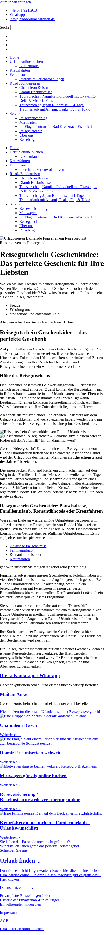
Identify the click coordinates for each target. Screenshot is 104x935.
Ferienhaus (18, 74)
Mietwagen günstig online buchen (33, 775)
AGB (4, 921)
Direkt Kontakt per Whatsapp (30, 675)
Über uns (26, 135)
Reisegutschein (30, 131)
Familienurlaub (21, 550)
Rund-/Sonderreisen (25, 83)
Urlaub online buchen (26, 61)
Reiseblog (27, 140)
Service (15, 114)
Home (14, 57)
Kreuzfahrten (20, 70)
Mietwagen (28, 122)
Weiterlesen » (10, 735)
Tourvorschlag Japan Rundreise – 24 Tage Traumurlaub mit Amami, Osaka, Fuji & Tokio (54, 107)
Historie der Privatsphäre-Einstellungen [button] (30, 900)
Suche (4, 27)
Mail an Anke (13, 694)
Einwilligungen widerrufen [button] (20, 904)
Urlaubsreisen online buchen (22, 929)
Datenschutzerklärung (16, 887)
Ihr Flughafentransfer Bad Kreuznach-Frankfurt (55, 127)
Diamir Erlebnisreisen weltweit (30, 752)
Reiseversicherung (33, 118)
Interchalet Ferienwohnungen (41, 79)
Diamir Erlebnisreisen (35, 92)
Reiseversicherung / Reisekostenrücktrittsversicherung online (40, 797)
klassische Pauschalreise (28, 546)
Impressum (8, 912)
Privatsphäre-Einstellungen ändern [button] (26, 896)
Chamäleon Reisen (33, 88)
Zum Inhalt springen (15, 2)
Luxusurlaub (29, 66)
